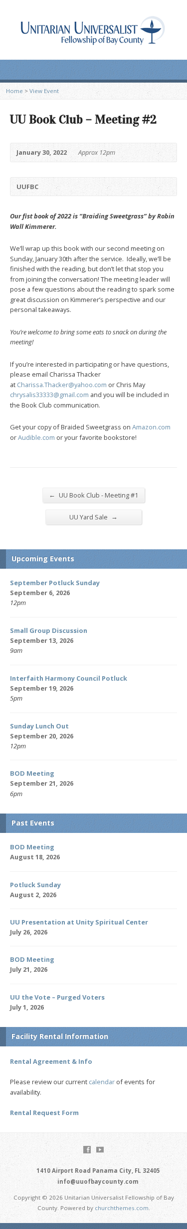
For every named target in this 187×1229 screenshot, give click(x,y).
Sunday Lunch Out (39, 725)
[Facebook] (87, 1149)
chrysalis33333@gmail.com (49, 394)
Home (14, 91)
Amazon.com (151, 426)
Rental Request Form (44, 1112)
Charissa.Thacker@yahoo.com (62, 384)
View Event (44, 91)
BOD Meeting (32, 773)
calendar (102, 1081)
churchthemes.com (122, 1208)
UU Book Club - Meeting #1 (93, 495)
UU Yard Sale (93, 516)
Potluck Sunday (35, 884)
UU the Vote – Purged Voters (57, 997)
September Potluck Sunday (55, 582)
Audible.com (36, 437)
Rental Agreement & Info (51, 1061)
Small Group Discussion (48, 630)
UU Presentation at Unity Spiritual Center (79, 922)
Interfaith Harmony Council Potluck (68, 678)
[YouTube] (100, 1149)
